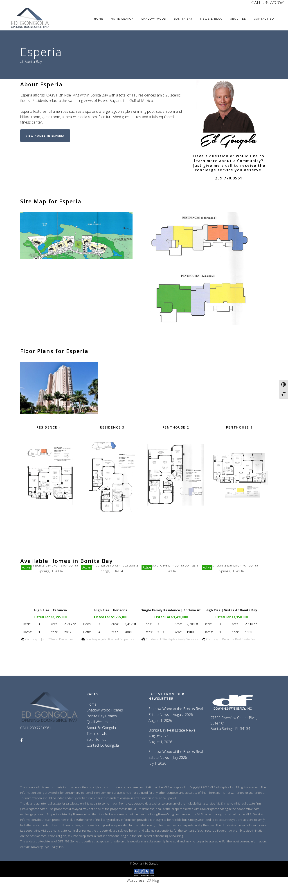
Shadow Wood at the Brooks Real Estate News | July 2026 (175, 754)
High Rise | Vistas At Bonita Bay (231, 610)
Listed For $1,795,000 (50, 617)
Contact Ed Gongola (103, 745)
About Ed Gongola (101, 727)
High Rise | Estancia (50, 610)
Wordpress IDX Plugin (144, 880)
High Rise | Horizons (110, 610)
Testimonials (97, 733)
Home (92, 704)
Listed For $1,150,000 (231, 617)
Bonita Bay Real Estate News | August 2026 (173, 733)
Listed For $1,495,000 (171, 617)
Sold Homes (96, 739)
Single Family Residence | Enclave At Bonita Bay (180, 610)
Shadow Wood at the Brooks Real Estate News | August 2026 (175, 711)
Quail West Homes (101, 721)
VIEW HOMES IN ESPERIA (45, 135)
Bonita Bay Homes (102, 715)
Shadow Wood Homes (105, 710)
